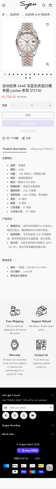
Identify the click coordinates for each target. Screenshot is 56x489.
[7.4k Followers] (14, 415)
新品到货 (14, 14)
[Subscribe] (50, 407)
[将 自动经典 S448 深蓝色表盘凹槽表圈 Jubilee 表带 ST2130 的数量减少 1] (13, 105)
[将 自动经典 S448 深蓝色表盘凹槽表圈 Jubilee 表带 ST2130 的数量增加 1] (50, 105)
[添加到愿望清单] (47, 24)
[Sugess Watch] (28, 5)
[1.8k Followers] (5, 415)
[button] (50, 5)
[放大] (47, 64)
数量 (4, 105)
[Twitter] (23, 415)
